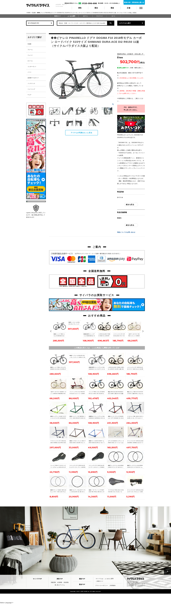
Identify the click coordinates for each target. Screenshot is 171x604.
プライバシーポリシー (101, 585)
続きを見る (130, 204)
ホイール (30, 61)
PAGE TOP (167, 571)
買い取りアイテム (60, 585)
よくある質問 (71, 16)
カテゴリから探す (125, 23)
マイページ (99, 16)
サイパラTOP (37, 579)
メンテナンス (31, 83)
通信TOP (82, 584)
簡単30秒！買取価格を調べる (134, 2)
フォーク (30, 55)
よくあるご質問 (109, 578)
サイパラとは (99, 578)
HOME (28, 12)
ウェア (29, 94)
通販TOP (82, 579)
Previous (51, 331)
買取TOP (60, 579)
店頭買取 (66, 582)
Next (143, 331)
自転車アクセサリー (33, 78)
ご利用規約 (112, 585)
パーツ (29, 72)
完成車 (34, 12)
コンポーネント (32, 66)
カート (113, 16)
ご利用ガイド (99, 581)
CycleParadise (40, 5)
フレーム (30, 49)
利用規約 (121, 98)
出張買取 (59, 582)
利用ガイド (57, 16)
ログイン (85, 16)
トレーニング (31, 89)
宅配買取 (53, 582)
